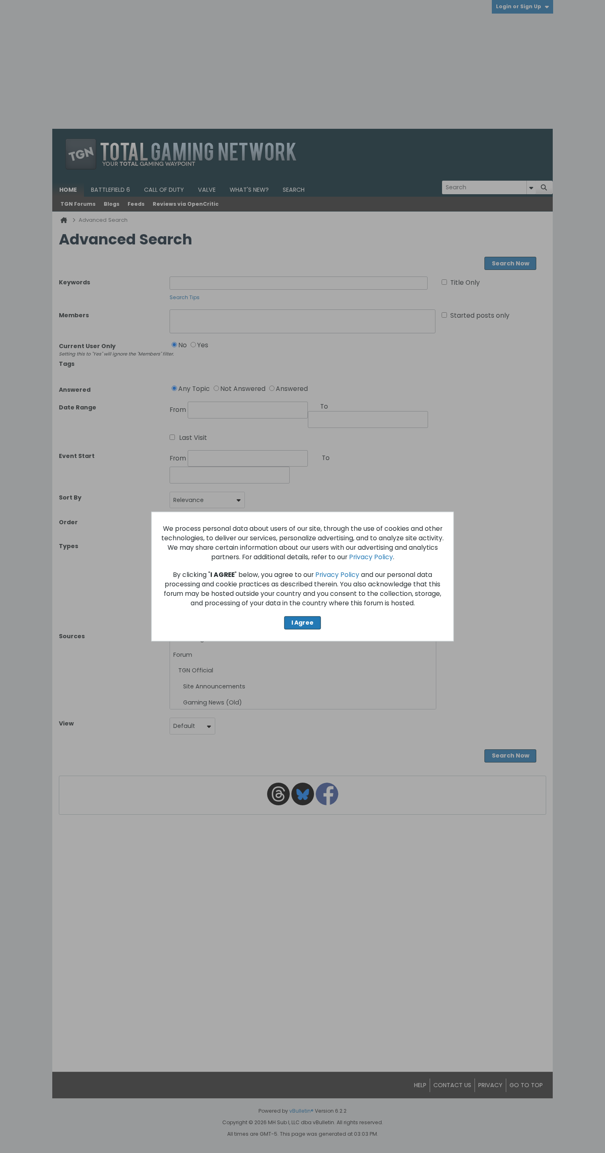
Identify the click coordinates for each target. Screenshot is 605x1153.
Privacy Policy (371, 557)
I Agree (302, 622)
